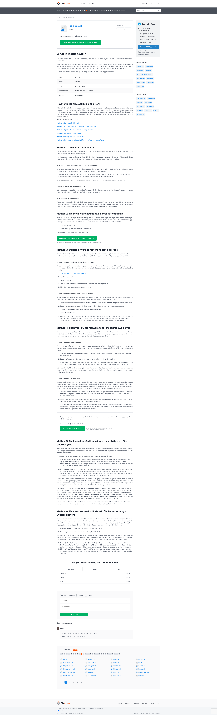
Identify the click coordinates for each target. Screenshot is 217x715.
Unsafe (95, 569)
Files (64, 17)
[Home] (63, 3)
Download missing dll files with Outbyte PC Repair (76, 238)
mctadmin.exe (141, 82)
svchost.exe (140, 66)
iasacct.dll (141, 666)
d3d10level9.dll (141, 98)
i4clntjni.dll (91, 659)
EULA (92, 242)
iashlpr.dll (141, 675)
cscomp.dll (140, 110)
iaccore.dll (91, 669)
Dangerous (71, 569)
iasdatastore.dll (143, 672)
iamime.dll (141, 659)
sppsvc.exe (150, 82)
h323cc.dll (148, 110)
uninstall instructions (86, 242)
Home (58, 17)
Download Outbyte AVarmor (72, 429)
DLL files (83, 3)
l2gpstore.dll (151, 98)
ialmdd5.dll (117, 666)
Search (159, 10)
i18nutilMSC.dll (68, 675)
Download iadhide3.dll (68, 123)
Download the (73, 273)
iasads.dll (141, 669)
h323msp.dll (148, 102)
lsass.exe (148, 70)
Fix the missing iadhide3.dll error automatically (76, 126)
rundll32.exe (140, 86)
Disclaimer (71, 713)
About (152, 3)
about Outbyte (77, 242)
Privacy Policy (97, 242)
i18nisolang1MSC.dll (69, 662)
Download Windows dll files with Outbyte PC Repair (80, 42)
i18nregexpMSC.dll (69, 669)
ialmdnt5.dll (117, 672)
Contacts (144, 3)
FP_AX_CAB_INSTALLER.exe (144, 74)
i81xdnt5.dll (92, 662)
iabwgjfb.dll (92, 666)
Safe (118, 569)
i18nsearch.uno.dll (69, 672)
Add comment (74, 614)
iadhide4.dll (117, 659)
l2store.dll (139, 102)
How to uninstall (79, 713)
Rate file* (63, 595)
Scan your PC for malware (69, 133)
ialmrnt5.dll (117, 675)
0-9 (67, 10)
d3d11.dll (155, 110)
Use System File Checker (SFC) (71, 136)
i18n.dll (65, 659)
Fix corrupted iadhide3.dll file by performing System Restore (81, 140)
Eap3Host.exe (141, 78)
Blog (159, 3)
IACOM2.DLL (92, 672)
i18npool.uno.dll (68, 666)
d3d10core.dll (140, 106)
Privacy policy (64, 713)
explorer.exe (149, 66)
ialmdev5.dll (117, 669)
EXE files (91, 3)
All (61, 649)
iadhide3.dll (92, 675)
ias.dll (140, 662)
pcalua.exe (150, 78)
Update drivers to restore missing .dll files (75, 130)
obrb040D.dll (140, 114)
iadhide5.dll (117, 662)
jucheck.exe (140, 70)
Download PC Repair (147, 47)
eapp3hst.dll (150, 106)
